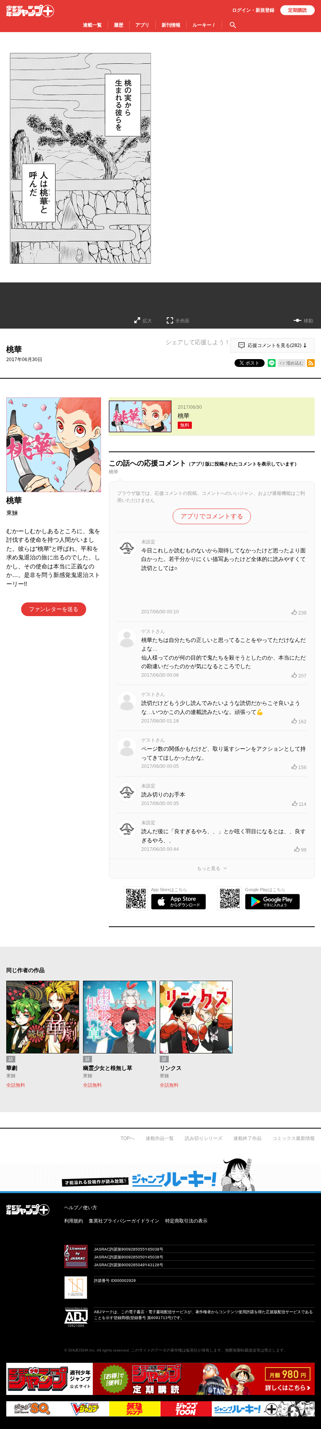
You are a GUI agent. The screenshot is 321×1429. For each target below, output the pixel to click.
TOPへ (128, 1138)
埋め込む (294, 363)
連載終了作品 (247, 1138)
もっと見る (208, 868)
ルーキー (204, 25)
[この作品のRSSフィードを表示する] (311, 363)
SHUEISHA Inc (81, 1350)
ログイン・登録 (253, 10)
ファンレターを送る (53, 609)
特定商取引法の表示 (186, 1221)
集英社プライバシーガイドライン (124, 1221)
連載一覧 (92, 25)
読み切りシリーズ (203, 1138)
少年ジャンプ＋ (30, 11)
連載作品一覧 (160, 1138)
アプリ (142, 25)
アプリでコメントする (211, 516)
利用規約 (73, 1221)
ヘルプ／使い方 (80, 1207)
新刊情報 (171, 25)
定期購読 (297, 10)
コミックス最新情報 (293, 1138)
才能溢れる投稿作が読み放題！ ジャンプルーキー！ (160, 1174)
